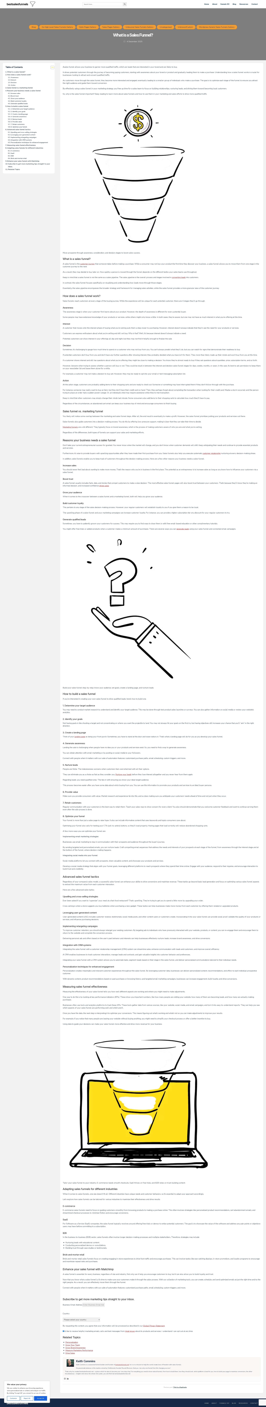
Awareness (14, 77)
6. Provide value (16, 122)
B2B (12, 156)
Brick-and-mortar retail (19, 158)
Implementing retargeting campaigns (23, 137)
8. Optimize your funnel (19, 127)
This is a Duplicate (180, 1387)
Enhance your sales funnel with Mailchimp (23, 161)
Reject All (27, 1398)
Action (13, 85)
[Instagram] (65, 1379)
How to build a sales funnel (17, 106)
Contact (254, 4)
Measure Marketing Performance (79, 1350)
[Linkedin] (68, 1379)
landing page (79, 736)
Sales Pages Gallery (110, 27)
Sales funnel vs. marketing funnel (20, 88)
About (214, 4)
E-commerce (15, 151)
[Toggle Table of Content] (51, 67)
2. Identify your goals (18, 111)
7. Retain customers (18, 124)
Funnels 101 (224, 4)
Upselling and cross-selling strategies (24, 132)
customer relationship (212, 453)
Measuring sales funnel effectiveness (21, 145)
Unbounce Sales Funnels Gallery (139, 27)
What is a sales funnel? (16, 72)
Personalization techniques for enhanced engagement (29, 142)
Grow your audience (18, 98)
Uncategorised (166, 27)
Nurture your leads (123, 774)
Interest (13, 80)
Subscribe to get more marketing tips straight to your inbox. (29, 165)
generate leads (182, 529)
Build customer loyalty (18, 101)
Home (206, 4)
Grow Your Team (72, 1345)
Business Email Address (73, 1305)
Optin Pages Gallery (87, 27)
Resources (244, 4)
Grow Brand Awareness (75, 1347)
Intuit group (130, 1331)
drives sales (104, 486)
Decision (14, 82)
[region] (27, 1392)
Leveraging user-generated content (23, 135)
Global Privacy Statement (154, 1326)
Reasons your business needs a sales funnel (24, 91)
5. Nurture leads (16, 119)
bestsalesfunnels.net (122, 1365)
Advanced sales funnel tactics (19, 129)
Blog (234, 4)
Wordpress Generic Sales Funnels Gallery (216, 27)
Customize (13, 1398)
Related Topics (14, 169)
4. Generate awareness (19, 117)
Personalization (71, 1342)
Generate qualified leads (19, 103)
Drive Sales (70, 1353)
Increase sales (15, 93)
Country (66, 1313)
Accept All (40, 1398)
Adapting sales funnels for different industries (25, 148)
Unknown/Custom (185, 27)
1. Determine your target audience (22, 109)
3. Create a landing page (19, 114)
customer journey (87, 264)
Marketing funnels (70, 427)
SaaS (12, 153)
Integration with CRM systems (21, 140)
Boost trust (15, 96)
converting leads (179, 277)
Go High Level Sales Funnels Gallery (57, 27)
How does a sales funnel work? (19, 75)
